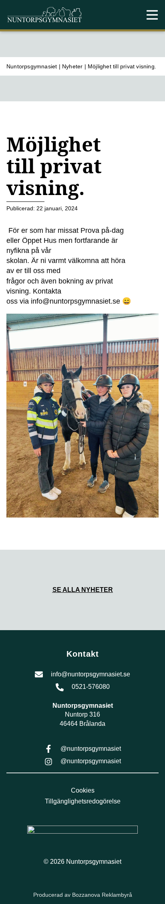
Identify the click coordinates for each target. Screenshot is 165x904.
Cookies (83, 790)
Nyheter (72, 66)
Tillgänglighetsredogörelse (83, 801)
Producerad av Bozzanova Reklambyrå (82, 895)
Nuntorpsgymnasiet (31, 66)
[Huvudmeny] (152, 14)
